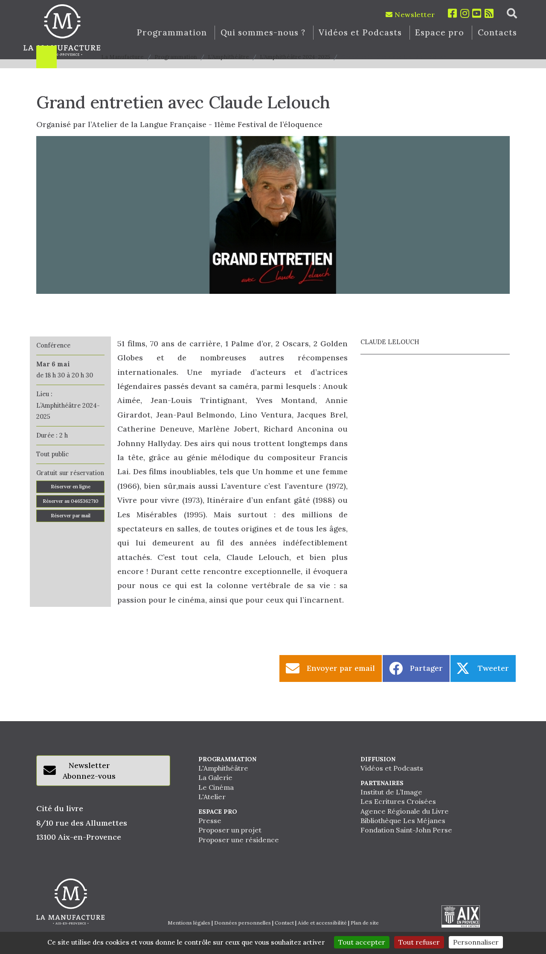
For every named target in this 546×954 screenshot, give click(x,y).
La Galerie (215, 777)
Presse (209, 820)
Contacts (497, 33)
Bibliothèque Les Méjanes (402, 820)
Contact (284, 922)
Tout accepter (361, 942)
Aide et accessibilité (322, 922)
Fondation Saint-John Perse (406, 830)
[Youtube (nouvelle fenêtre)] (477, 13)
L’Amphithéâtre (228, 57)
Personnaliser (476, 942)
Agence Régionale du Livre (404, 811)
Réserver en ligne (70, 487)
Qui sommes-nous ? (263, 33)
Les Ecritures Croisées (398, 801)
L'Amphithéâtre (223, 768)
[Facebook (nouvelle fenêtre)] (452, 13)
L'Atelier (212, 796)
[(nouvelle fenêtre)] (460, 916)
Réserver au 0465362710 (71, 501)
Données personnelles (242, 922)
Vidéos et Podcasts (360, 33)
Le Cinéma (216, 787)
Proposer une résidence (238, 839)
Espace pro (439, 33)
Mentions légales (189, 922)
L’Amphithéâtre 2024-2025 (295, 57)
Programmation (171, 33)
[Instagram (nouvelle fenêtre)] (465, 13)
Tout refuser (419, 942)
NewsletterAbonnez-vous (89, 770)
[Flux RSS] (489, 13)
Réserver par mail (70, 516)
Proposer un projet (229, 830)
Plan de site (365, 922)
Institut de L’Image (391, 792)
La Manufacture (122, 57)
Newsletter (413, 14)
